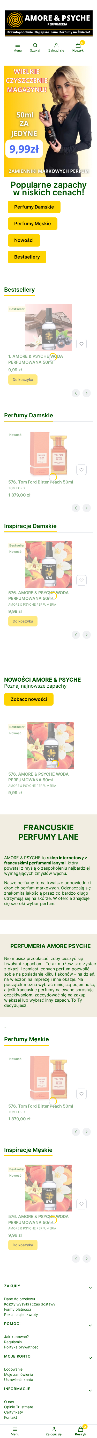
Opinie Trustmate (18, 1407)
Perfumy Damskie (34, 207)
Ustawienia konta (18, 1379)
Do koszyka (23, 379)
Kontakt (10, 1417)
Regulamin (13, 1342)
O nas (9, 1401)
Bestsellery (27, 257)
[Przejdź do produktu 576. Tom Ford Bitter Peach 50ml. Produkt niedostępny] (48, 453)
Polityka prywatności (21, 1347)
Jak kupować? (16, 1336)
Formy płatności (17, 1309)
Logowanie (13, 1369)
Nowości (24, 240)
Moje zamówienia (18, 1374)
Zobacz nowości (29, 699)
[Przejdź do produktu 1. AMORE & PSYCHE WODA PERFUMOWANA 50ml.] (48, 327)
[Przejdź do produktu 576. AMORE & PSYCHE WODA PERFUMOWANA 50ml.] (48, 564)
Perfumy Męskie (32, 223)
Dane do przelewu (19, 1299)
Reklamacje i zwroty (21, 1314)
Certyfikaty (13, 1412)
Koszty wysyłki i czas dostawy (29, 1304)
